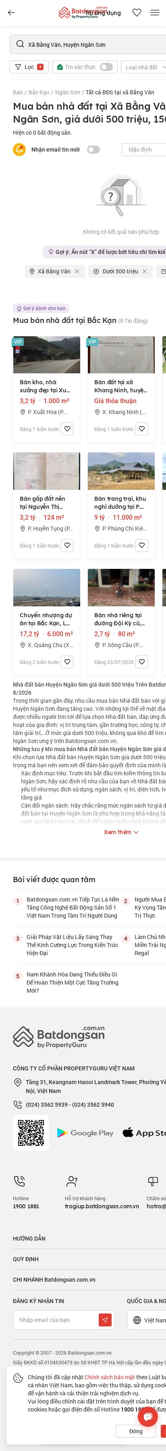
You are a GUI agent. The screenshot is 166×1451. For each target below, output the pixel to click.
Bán (18, 92)
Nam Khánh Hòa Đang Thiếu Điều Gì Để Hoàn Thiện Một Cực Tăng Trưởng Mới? (72, 982)
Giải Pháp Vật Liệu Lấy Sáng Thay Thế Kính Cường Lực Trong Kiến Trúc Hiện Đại (72, 945)
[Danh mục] (11, 12)
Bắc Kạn (39, 92)
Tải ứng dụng (103, 13)
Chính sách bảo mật (110, 1377)
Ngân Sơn (67, 92)
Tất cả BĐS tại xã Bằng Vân (120, 92)
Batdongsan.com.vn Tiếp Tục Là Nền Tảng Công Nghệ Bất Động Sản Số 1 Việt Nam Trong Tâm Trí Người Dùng (73, 907)
